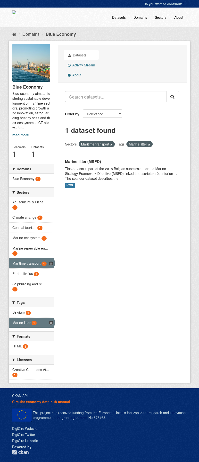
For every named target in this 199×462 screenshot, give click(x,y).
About (178, 17)
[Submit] (172, 96)
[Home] (14, 34)
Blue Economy (61, 34)
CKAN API (20, 395)
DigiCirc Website (24, 428)
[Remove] (111, 144)
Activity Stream (83, 65)
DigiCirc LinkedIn (25, 440)
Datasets (119, 17)
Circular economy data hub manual (41, 401)
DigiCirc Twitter (23, 434)
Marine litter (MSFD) (83, 161)
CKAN (20, 452)
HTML (70, 185)
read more (20, 134)
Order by (72, 113)
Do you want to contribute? (164, 3)
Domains (140, 17)
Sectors (160, 17)
